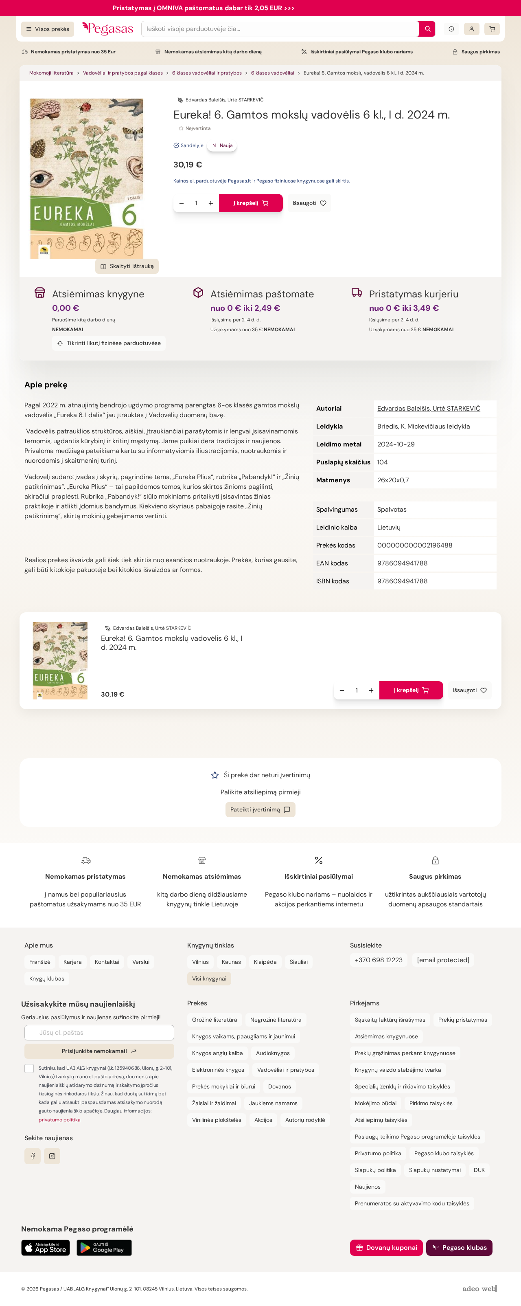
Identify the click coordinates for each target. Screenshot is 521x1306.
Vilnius (200, 961)
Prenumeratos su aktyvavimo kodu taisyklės (412, 1203)
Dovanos (279, 1086)
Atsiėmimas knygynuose (386, 1036)
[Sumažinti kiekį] (181, 203)
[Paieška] (426, 29)
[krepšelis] (492, 29)
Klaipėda (265, 961)
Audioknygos (273, 1053)
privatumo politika (60, 1120)
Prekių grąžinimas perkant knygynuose (405, 1053)
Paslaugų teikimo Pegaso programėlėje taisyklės (417, 1136)
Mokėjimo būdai (375, 1103)
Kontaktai (107, 961)
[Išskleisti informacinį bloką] (451, 29)
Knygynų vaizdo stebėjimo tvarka (398, 1069)
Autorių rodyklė (305, 1120)
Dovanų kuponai (391, 1247)
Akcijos (263, 1120)
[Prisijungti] (471, 29)
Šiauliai (299, 961)
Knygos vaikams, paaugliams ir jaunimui (243, 1036)
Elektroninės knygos (218, 1069)
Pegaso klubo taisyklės (444, 1153)
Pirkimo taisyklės (431, 1103)
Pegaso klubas (464, 1247)
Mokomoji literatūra (51, 73)
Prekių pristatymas (462, 1019)
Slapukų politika (375, 1170)
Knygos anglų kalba (217, 1053)
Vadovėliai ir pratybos (285, 1069)
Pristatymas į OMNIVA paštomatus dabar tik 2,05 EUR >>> (204, 8)
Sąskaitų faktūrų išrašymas (390, 1019)
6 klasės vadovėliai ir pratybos (207, 73)
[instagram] (52, 1156)
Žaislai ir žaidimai (214, 1103)
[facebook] (32, 1156)
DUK (479, 1170)
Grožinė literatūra (214, 1019)
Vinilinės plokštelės (216, 1120)
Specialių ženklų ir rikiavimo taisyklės (402, 1086)
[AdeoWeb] (481, 1289)
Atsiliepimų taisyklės (381, 1120)
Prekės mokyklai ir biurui (223, 1086)
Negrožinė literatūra (276, 1019)
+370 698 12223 (379, 960)
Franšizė (39, 961)
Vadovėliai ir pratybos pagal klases (123, 73)
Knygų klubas (46, 978)
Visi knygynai (209, 978)
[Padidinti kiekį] (211, 203)
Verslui (140, 961)
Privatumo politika (378, 1153)
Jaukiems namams (273, 1103)
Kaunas (231, 961)
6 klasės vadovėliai (272, 73)
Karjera (72, 961)
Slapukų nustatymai (435, 1170)
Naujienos (368, 1186)
